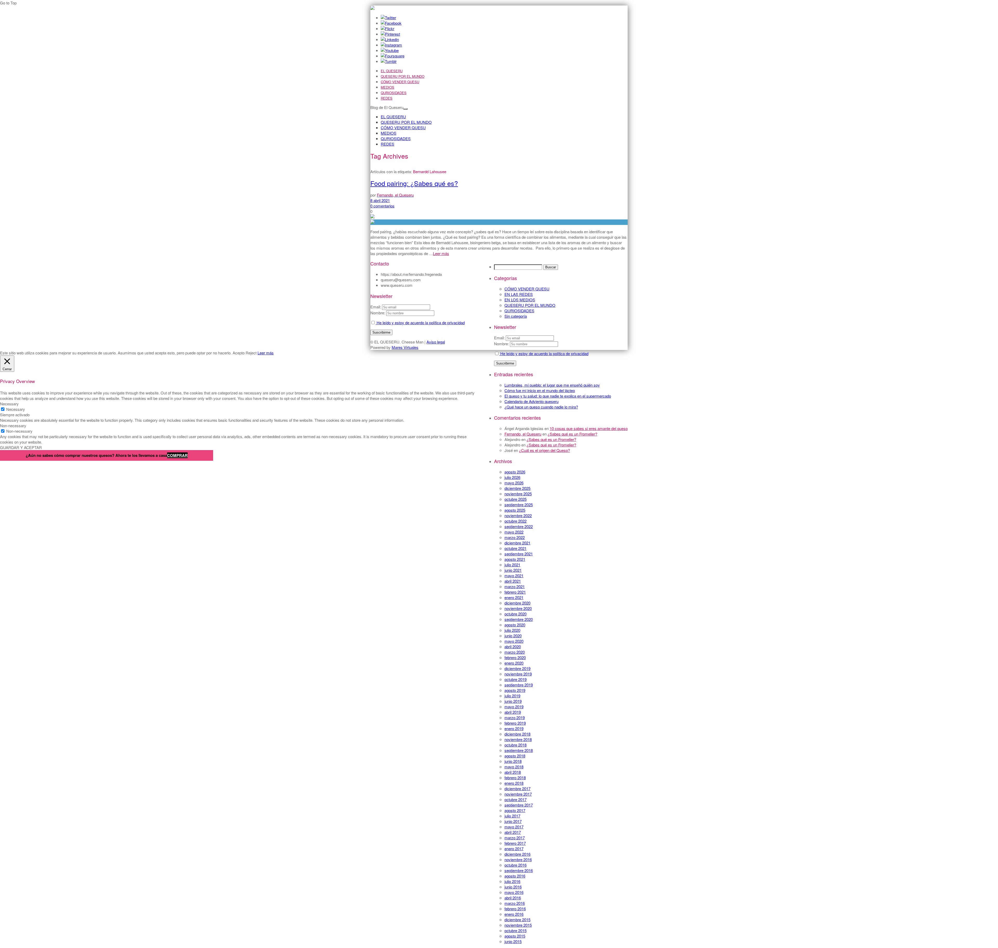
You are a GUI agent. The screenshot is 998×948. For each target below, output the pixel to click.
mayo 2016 (513, 892)
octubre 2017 (515, 799)
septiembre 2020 (518, 619)
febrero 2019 (515, 723)
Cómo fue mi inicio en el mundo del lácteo (539, 390)
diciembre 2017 (517, 788)
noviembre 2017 (518, 794)
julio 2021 (512, 564)
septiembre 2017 (518, 805)
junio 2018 (513, 761)
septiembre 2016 (518, 870)
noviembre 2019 (518, 674)
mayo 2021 (513, 575)
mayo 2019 (513, 706)
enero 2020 (513, 663)
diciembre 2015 (517, 919)
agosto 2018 (514, 755)
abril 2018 (512, 772)
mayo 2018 (513, 766)
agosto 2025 (514, 510)
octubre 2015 (515, 930)
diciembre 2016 (517, 854)
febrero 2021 (515, 592)
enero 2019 (513, 728)
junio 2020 (513, 635)
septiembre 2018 (518, 750)
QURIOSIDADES (393, 92)
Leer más (441, 253)
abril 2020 (512, 646)
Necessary (15, 409)
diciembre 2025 (517, 488)
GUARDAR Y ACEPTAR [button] (21, 447)
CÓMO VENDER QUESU (400, 81)
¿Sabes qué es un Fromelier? (572, 434)
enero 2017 (513, 848)
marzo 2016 (514, 903)
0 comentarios (382, 206)
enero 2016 (513, 914)
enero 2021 (513, 597)
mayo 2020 (513, 641)
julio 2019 (512, 695)
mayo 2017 (513, 826)
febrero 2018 (515, 777)
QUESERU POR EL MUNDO (402, 76)
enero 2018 (513, 783)
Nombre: (501, 343)
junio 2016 (513, 886)
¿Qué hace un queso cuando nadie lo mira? (541, 407)
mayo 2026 (513, 482)
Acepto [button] (239, 352)
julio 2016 (512, 881)
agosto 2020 (514, 624)
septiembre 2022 (518, 526)
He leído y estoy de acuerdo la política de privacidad (543, 353)
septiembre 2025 (518, 504)
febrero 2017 (515, 843)
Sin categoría (515, 316)
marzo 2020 (514, 652)
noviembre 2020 (518, 608)
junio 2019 (513, 701)
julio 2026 (512, 477)
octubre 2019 (515, 679)
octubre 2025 (515, 499)
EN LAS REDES (518, 294)
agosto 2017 (514, 810)
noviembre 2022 (518, 515)
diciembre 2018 (517, 734)
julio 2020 (512, 630)
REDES (386, 98)
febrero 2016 (515, 908)
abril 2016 (512, 897)
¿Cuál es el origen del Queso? (544, 450)
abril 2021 (512, 581)
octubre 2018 (515, 745)
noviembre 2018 (518, 739)
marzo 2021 (514, 586)
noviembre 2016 (518, 859)
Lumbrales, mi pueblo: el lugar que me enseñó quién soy (552, 385)
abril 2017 (512, 832)
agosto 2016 (514, 876)
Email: (500, 337)
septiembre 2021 (518, 553)
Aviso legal (435, 342)
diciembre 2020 (517, 603)
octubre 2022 (515, 521)
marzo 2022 (514, 537)
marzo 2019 (514, 717)
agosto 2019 (514, 690)
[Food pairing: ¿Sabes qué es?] (499, 222)
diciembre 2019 (517, 668)
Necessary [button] (9, 403)
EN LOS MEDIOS (519, 299)
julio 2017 (512, 816)
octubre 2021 (515, 548)
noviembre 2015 (518, 925)
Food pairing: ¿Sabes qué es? (414, 183)
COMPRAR (177, 455)
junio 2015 (513, 941)
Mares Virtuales (405, 347)
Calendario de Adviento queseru (531, 401)
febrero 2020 (515, 657)
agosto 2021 (514, 559)
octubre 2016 (515, 865)
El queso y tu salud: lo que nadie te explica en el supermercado (557, 396)
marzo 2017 (514, 837)
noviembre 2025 (518, 493)
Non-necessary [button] (13, 425)
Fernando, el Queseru (522, 434)
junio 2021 (513, 570)
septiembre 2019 (518, 684)
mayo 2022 (513, 532)
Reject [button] (251, 352)
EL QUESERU (392, 70)
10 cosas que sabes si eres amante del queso (589, 428)
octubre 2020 (515, 613)
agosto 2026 (514, 472)
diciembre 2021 (517, 543)
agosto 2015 (514, 936)
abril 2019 (512, 712)
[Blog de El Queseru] (372, 8)
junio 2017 (513, 821)
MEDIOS (387, 87)
